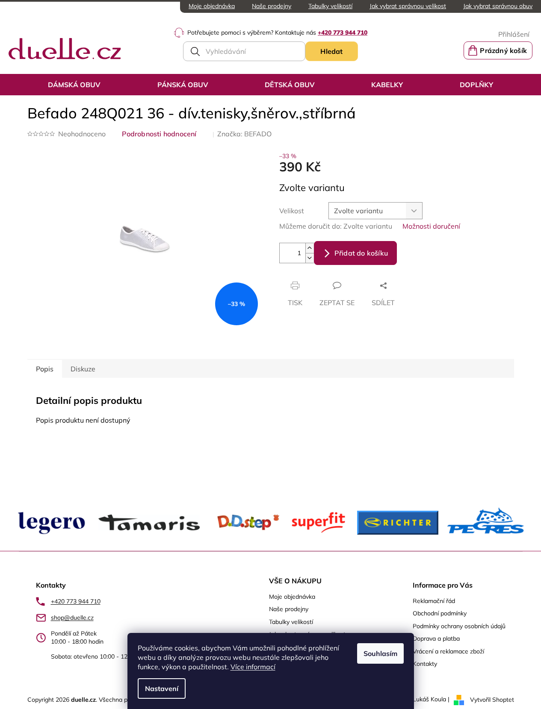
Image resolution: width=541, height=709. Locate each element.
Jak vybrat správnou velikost (408, 6)
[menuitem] (74, 84)
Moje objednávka (212, 6)
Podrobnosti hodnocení (159, 133)
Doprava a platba (436, 638)
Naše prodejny (271, 6)
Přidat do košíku (361, 253)
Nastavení (161, 688)
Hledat (331, 51)
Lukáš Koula (429, 699)
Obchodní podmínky (440, 613)
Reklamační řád (434, 601)
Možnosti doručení (431, 226)
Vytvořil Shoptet (492, 699)
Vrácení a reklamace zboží (448, 651)
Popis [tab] (44, 369)
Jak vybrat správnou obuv (497, 6)
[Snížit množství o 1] (309, 258)
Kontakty (425, 664)
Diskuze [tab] (83, 369)
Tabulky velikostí (330, 6)
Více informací (253, 666)
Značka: (244, 133)
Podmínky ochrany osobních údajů (459, 626)
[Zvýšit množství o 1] (309, 248)
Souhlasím (380, 653)
